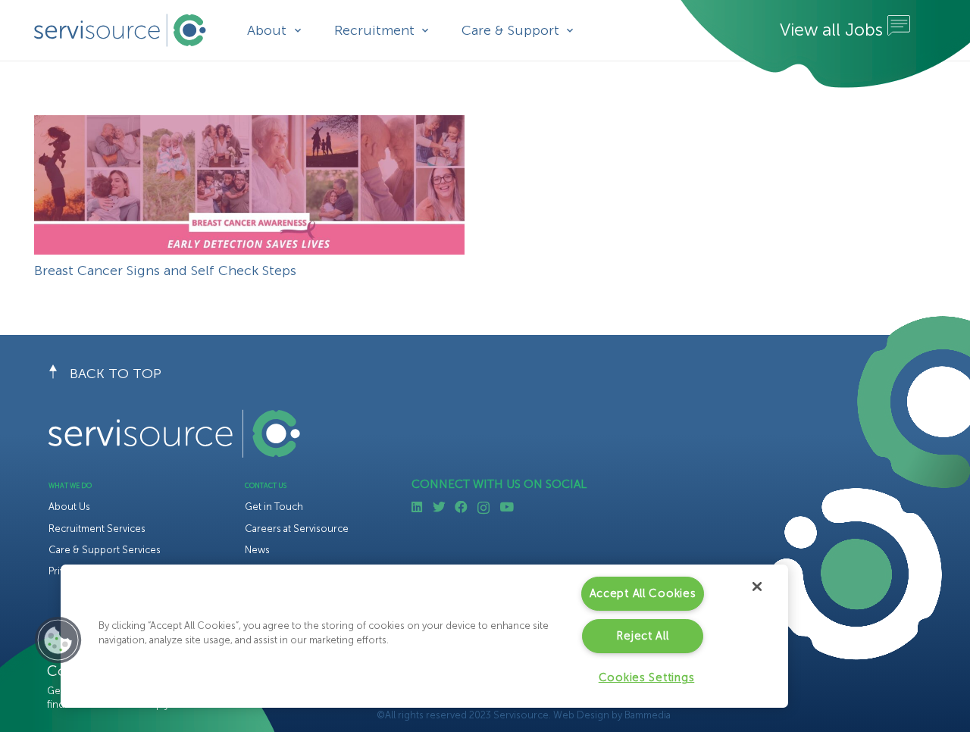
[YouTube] (506, 507)
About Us (69, 506)
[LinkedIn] (417, 507)
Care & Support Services (104, 549)
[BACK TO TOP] (59, 374)
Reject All (642, 636)
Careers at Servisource (297, 528)
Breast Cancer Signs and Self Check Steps (165, 270)
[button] (58, 640)
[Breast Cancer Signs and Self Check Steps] (249, 125)
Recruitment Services (97, 528)
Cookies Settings (647, 677)
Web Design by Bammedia (612, 715)
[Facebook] (461, 507)
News (257, 549)
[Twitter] (439, 507)
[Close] (757, 586)
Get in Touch (274, 506)
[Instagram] (483, 508)
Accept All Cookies (643, 593)
